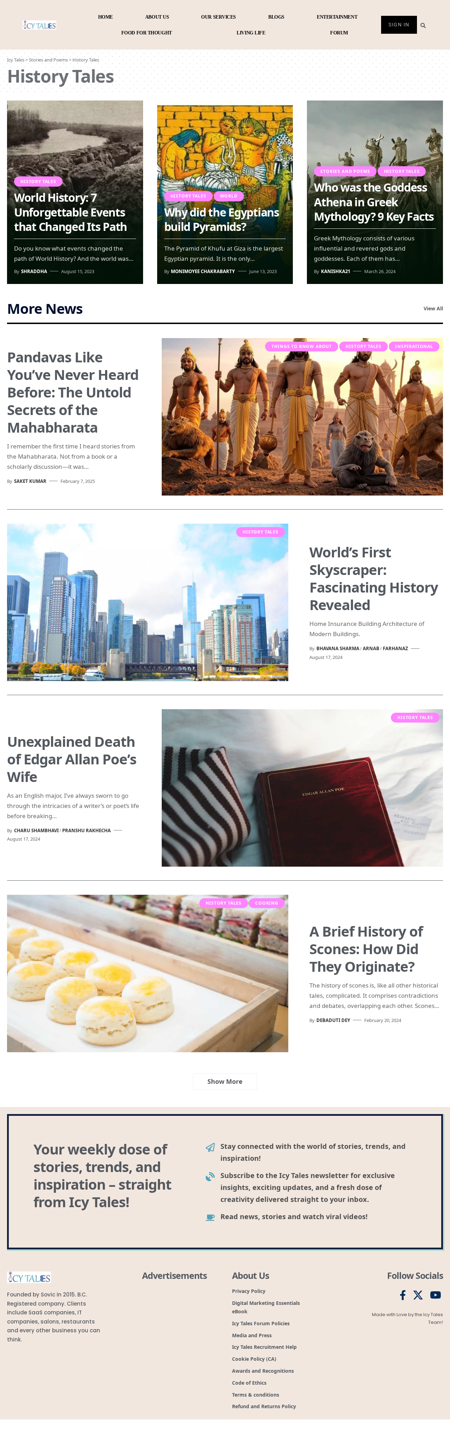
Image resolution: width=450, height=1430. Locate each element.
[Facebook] (403, 1295)
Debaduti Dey (333, 1020)
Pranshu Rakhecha (86, 830)
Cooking (266, 903)
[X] (418, 1295)
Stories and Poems (345, 171)
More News (45, 308)
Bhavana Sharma (337, 648)
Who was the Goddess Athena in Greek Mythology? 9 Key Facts (374, 202)
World (229, 196)
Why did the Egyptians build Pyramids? (221, 219)
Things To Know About (301, 346)
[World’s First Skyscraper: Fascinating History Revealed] (147, 602)
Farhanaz (395, 648)
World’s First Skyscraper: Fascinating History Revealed (373, 578)
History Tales (38, 182)
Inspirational (414, 346)
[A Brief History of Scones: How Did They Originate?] (147, 973)
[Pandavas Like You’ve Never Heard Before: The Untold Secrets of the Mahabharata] (302, 417)
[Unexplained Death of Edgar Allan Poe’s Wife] (302, 788)
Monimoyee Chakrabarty (203, 271)
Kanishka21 (335, 271)
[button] (225, 1081)
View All (433, 308)
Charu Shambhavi (36, 830)
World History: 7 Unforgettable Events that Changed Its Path (70, 212)
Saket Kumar (30, 481)
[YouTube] (435, 1295)
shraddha (34, 271)
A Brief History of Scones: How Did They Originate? (366, 948)
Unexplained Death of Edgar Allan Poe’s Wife (71, 759)
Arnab (371, 648)
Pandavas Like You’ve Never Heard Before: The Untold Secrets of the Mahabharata (73, 392)
